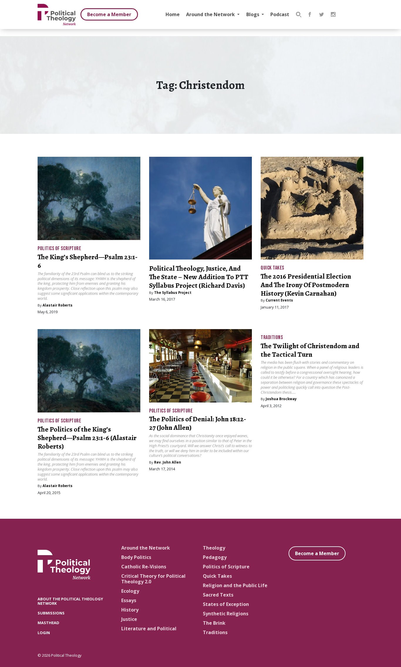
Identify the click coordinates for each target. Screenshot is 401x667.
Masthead (48, 622)
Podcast (279, 14)
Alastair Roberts (58, 305)
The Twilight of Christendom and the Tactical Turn (310, 350)
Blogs (253, 14)
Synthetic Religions (225, 613)
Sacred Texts (218, 595)
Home (173, 14)
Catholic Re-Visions (143, 566)
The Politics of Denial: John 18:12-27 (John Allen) (197, 423)
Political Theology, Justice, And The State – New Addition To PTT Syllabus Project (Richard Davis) (198, 277)
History (130, 610)
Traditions (272, 337)
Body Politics (136, 557)
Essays (128, 600)
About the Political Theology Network (70, 601)
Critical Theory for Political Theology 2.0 (153, 579)
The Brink (214, 623)
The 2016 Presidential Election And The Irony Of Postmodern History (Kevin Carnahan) (306, 285)
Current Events (279, 300)
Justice (129, 619)
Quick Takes (272, 268)
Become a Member (109, 14)
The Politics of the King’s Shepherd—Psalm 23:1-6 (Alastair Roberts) (87, 438)
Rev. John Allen (167, 462)
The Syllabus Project (172, 292)
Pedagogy (215, 557)
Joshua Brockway (281, 399)
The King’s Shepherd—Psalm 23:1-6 (88, 261)
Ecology (130, 591)
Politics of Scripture (59, 248)
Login (44, 632)
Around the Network (211, 14)
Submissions (51, 613)
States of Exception (226, 604)
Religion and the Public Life (235, 585)
